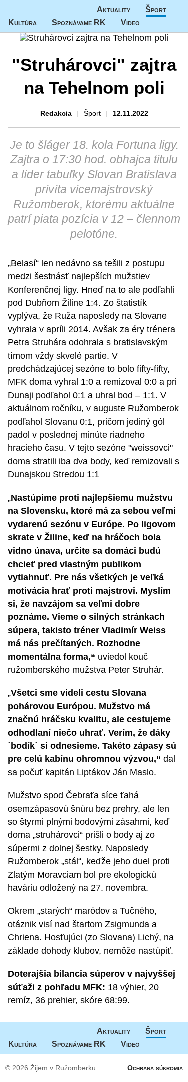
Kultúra (22, 22)
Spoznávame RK (79, 22)
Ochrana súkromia (155, 1068)
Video (130, 22)
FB (154, 22)
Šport (155, 9)
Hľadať (174, 22)
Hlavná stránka (37, 9)
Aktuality (113, 9)
